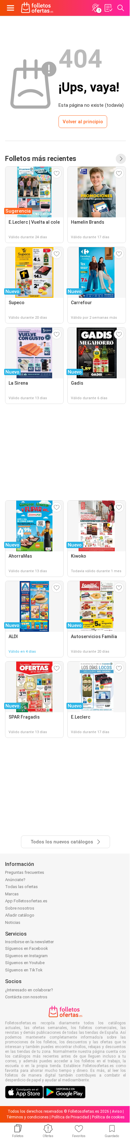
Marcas (12, 894)
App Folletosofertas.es (26, 901)
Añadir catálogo (19, 915)
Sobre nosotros (19, 908)
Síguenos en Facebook (26, 948)
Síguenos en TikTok (24, 970)
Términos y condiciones (27, 1117)
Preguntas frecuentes (24, 872)
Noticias (12, 922)
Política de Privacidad (70, 1117)
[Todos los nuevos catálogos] (121, 159)
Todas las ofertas (21, 886)
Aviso (117, 1111)
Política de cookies (108, 1117)
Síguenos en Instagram (26, 955)
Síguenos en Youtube (25, 962)
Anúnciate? (15, 879)
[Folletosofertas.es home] (37, 8)
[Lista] (108, 8)
